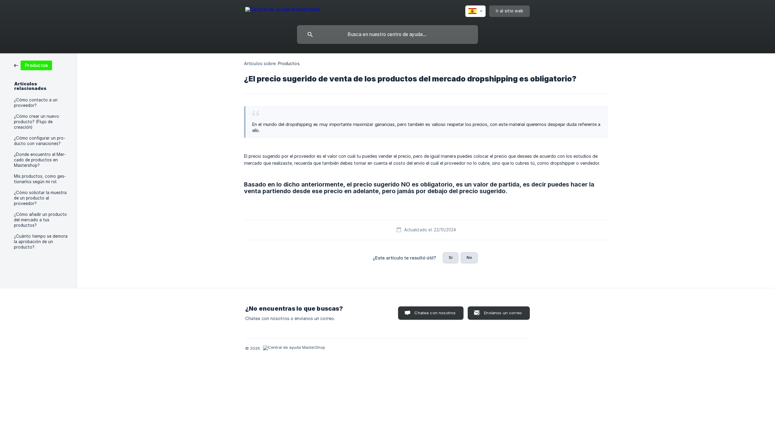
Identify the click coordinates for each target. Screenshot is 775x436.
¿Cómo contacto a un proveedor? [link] (36, 102)
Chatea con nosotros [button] (435, 312)
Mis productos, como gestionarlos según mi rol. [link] (40, 179)
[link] (33, 65)
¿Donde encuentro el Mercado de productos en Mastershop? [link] (40, 160)
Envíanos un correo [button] (503, 312)
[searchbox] (387, 34)
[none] (282, 10)
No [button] (469, 257)
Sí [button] (451, 257)
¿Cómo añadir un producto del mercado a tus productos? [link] (40, 220)
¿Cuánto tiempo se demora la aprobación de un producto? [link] (41, 241)
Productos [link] (289, 63)
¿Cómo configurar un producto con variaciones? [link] (39, 141)
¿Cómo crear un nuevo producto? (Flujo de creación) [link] (36, 122)
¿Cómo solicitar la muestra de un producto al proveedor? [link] (40, 198)
